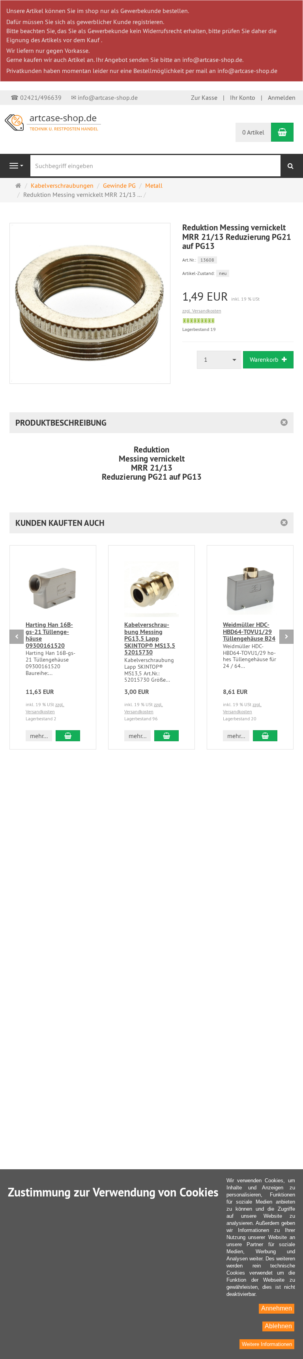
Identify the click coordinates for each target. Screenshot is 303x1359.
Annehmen (276, 1308)
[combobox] (219, 359)
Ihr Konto (242, 97)
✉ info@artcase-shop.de (104, 97)
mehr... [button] (39, 736)
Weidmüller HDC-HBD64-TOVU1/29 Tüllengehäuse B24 (249, 632)
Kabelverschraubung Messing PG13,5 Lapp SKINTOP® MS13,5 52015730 (149, 638)
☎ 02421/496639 (36, 97)
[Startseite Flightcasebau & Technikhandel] (53, 122)
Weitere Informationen (267, 1344)
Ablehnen (278, 1326)
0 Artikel (253, 132)
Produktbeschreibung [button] (61, 422)
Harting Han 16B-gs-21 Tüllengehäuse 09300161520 (49, 635)
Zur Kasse (204, 97)
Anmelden (282, 97)
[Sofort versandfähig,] (198, 321)
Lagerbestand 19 (199, 329)
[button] (151, 522)
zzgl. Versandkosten (201, 311)
